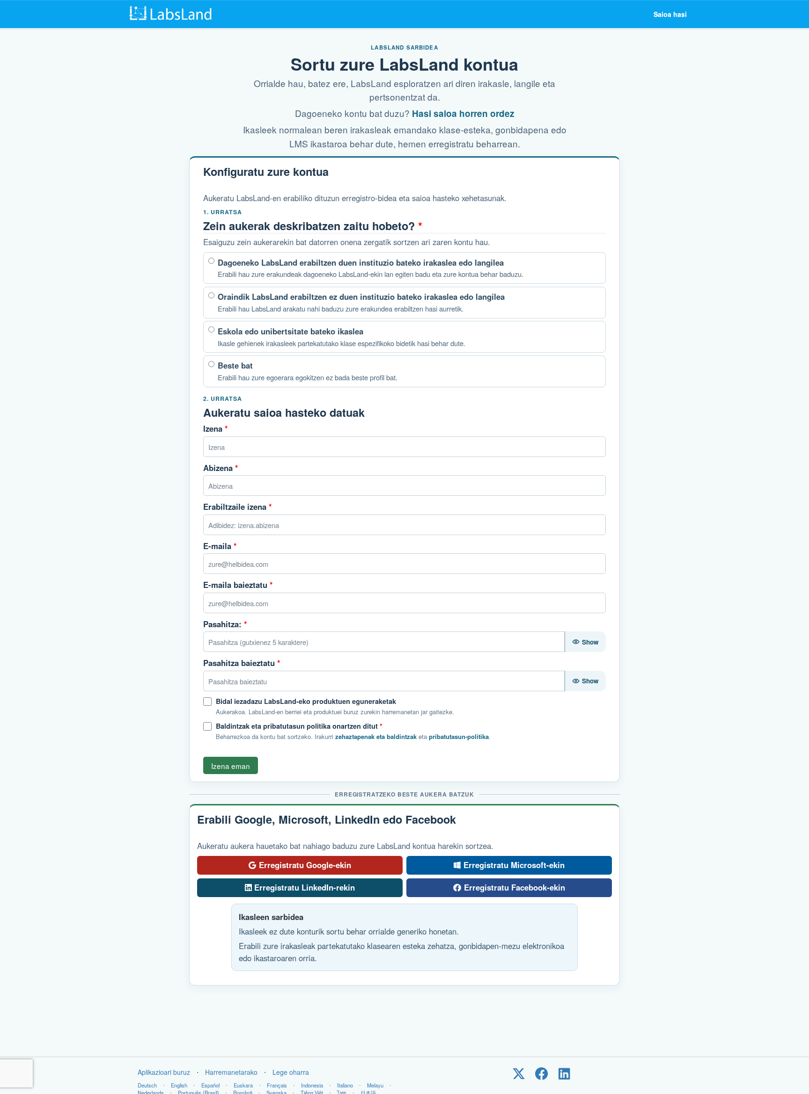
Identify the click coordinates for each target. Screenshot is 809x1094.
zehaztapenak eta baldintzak (376, 736)
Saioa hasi (670, 14)
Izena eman (230, 766)
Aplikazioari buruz (164, 1072)
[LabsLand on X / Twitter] (518, 1075)
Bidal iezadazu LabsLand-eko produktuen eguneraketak (306, 701)
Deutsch (147, 1085)
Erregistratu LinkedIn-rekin (304, 887)
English (179, 1085)
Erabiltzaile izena (237, 506)
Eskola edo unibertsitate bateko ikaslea (341, 337)
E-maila (220, 545)
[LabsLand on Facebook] (541, 1075)
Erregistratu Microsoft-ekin (514, 864)
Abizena (220, 467)
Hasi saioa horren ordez (463, 113)
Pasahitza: (225, 624)
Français (277, 1085)
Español (210, 1085)
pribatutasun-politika (459, 736)
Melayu (375, 1085)
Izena (215, 428)
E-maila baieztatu (238, 584)
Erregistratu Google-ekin (305, 864)
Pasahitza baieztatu (241, 662)
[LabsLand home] (173, 14)
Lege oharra (290, 1072)
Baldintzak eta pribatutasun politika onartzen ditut (299, 726)
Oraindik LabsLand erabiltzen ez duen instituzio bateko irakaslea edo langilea (361, 302)
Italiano (345, 1085)
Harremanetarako (231, 1072)
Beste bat (307, 371)
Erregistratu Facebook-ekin (514, 887)
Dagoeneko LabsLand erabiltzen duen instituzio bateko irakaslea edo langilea (370, 268)
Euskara (243, 1085)
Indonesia (312, 1085)
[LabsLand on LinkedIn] (564, 1075)
